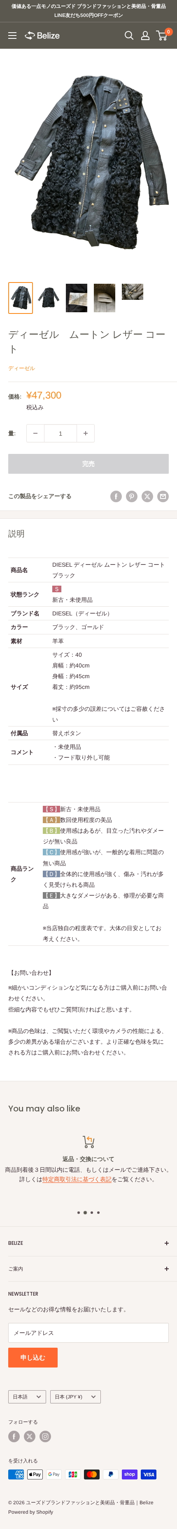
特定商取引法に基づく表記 (77, 1179)
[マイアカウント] (145, 35)
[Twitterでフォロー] (29, 1436)
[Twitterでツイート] (147, 496)
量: (12, 433)
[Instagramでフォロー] (45, 1436)
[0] (162, 35)
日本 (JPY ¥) (68, 1397)
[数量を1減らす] (35, 433)
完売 (88, 463)
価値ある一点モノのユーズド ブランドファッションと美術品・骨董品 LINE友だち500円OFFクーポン (90, 10)
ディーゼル (21, 368)
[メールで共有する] (163, 496)
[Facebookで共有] (116, 496)
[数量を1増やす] (85, 433)
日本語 (20, 1397)
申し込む (33, 1357)
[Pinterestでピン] (131, 496)
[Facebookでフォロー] (14, 1436)
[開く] (129, 35)
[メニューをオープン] (12, 35)
